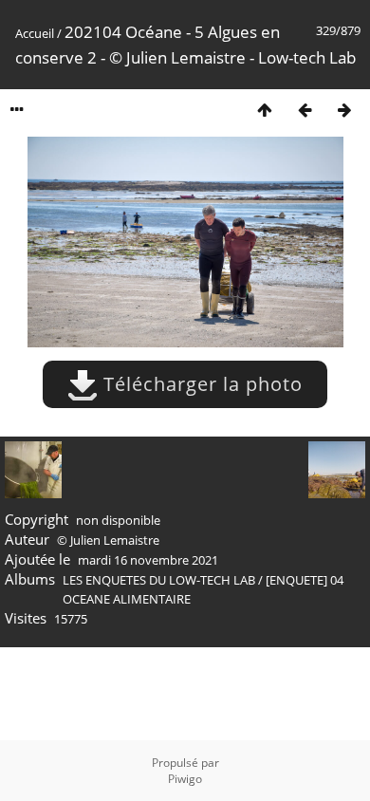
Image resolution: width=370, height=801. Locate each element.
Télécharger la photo (200, 384)
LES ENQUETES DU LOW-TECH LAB (159, 579)
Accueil (34, 33)
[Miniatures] (265, 110)
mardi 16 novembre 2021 (148, 559)
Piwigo (185, 779)
